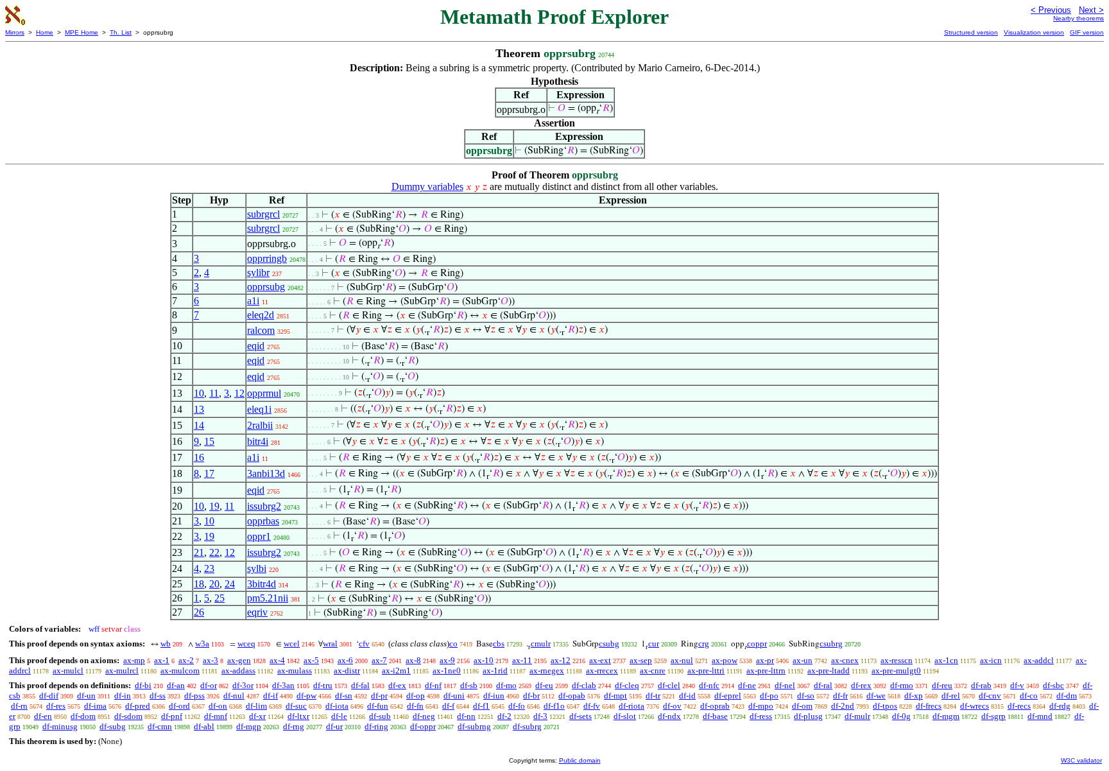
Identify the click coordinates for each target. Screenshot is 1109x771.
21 (199, 552)
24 (230, 583)
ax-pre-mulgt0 (896, 670)
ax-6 (345, 660)
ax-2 (186, 660)
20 (214, 583)
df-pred (137, 706)
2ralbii (260, 425)
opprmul (264, 393)
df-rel (950, 695)
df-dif (48, 695)
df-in (122, 695)
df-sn (343, 695)
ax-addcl (1039, 660)
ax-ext (600, 660)
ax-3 (210, 660)
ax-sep (641, 660)
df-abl (204, 726)
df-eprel (727, 695)
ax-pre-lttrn (766, 670)
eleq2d (260, 314)
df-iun (493, 695)
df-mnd (1040, 716)
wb (165, 643)
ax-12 (561, 660)
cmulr (541, 643)
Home (44, 32)
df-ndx (669, 716)
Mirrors (14, 32)
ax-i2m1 (396, 670)
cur (653, 643)
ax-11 (522, 660)
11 (214, 393)
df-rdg (1059, 706)
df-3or (243, 685)
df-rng (293, 726)
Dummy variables (427, 186)
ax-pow (724, 660)
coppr (757, 643)
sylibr (258, 272)
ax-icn (991, 660)
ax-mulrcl (122, 670)
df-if (270, 695)
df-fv (591, 706)
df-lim (256, 706)
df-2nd (842, 706)
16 (199, 457)
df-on (218, 706)
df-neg (424, 716)
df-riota (631, 706)
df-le (339, 716)
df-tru (322, 685)
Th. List (121, 32)
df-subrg (527, 726)
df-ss (158, 695)
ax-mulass (294, 670)
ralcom (261, 330)
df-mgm (946, 716)
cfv (364, 643)
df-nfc (709, 685)
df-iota (336, 706)
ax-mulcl (68, 670)
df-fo (516, 706)
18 (199, 583)
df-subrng (474, 726)
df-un (86, 695)
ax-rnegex (546, 670)
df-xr (257, 716)
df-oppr (423, 726)
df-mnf (215, 716)
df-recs (1019, 706)
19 (214, 506)
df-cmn (160, 726)
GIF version (1087, 32)
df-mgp (248, 726)
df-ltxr (298, 716)
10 (199, 393)
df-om (802, 706)
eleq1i (259, 409)
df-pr (379, 695)
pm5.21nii (267, 598)
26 (199, 612)
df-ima (95, 706)
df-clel (669, 685)
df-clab (584, 685)
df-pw (306, 695)
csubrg (831, 643)
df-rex (861, 685)
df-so (805, 695)
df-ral (823, 685)
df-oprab (715, 706)
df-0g (901, 716)
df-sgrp (993, 716)
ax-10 (484, 660)
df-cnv (990, 695)
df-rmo (901, 685)
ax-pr (765, 660)
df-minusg (60, 726)
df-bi (143, 685)
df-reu (942, 685)
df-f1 (481, 706)
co (453, 643)
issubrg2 (264, 506)
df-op (415, 695)
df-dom (83, 716)
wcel (292, 643)
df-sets (580, 716)
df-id (687, 695)
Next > (1091, 10)
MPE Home (81, 32)
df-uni (454, 695)
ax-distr (347, 670)
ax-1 (161, 660)
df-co (1029, 695)
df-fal (360, 685)
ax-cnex (845, 660)
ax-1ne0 (447, 670)
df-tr (653, 695)
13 (199, 409)
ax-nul (682, 660)
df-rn (19, 706)
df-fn (415, 706)
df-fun (377, 706)
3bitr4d (261, 583)
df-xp (913, 695)
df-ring (376, 726)
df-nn (466, 716)
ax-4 (277, 660)
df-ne (747, 685)
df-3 (540, 716)
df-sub (380, 716)
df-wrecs (974, 706)
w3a (202, 643)
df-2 (504, 716)
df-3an (283, 685)
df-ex (397, 685)
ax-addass (238, 670)
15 (209, 441)
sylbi (256, 568)
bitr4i (257, 441)
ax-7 (379, 660)
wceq (246, 643)
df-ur (334, 726)
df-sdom (128, 716)
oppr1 (259, 536)
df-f (448, 706)
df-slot (625, 716)
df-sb (468, 685)
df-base (715, 716)
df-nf (433, 685)
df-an (176, 685)
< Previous (1051, 10)
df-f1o (554, 706)
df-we (876, 695)
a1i (253, 300)
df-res (55, 706)
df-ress (761, 716)
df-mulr (857, 716)
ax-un (802, 660)
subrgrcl (263, 214)
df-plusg (808, 716)
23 (209, 568)
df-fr (840, 695)
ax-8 (413, 660)
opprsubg (266, 286)
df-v (1017, 685)
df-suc (296, 706)
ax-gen (239, 660)
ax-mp (134, 660)
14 (199, 425)
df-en (43, 716)
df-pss (194, 695)
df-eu (544, 685)
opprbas (263, 520)
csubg (609, 643)
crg (703, 643)
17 (209, 473)
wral (330, 643)
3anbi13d (266, 473)
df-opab (571, 695)
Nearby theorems (1078, 18)
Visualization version (1034, 32)
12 (239, 393)
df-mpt (615, 695)
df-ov (672, 706)
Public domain (580, 760)
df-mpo (760, 706)
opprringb (267, 258)
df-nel (785, 685)
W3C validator (1081, 760)
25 (219, 598)
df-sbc (1053, 685)
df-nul (234, 695)
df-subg (112, 726)
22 (214, 552)
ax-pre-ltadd (828, 670)
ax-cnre (653, 670)
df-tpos (885, 706)
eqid (255, 345)
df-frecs (928, 706)
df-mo (506, 685)
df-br (531, 695)
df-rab (981, 685)
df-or (208, 685)
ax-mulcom (180, 670)
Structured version (971, 32)
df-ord (179, 706)
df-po (769, 695)
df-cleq (627, 685)
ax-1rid (495, 670)
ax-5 (311, 660)
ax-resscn (897, 660)
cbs (498, 643)
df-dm (1066, 695)
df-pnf (171, 716)
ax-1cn (946, 660)
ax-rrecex (602, 670)
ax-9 (447, 660)
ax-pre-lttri (706, 670)
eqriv (257, 612)
